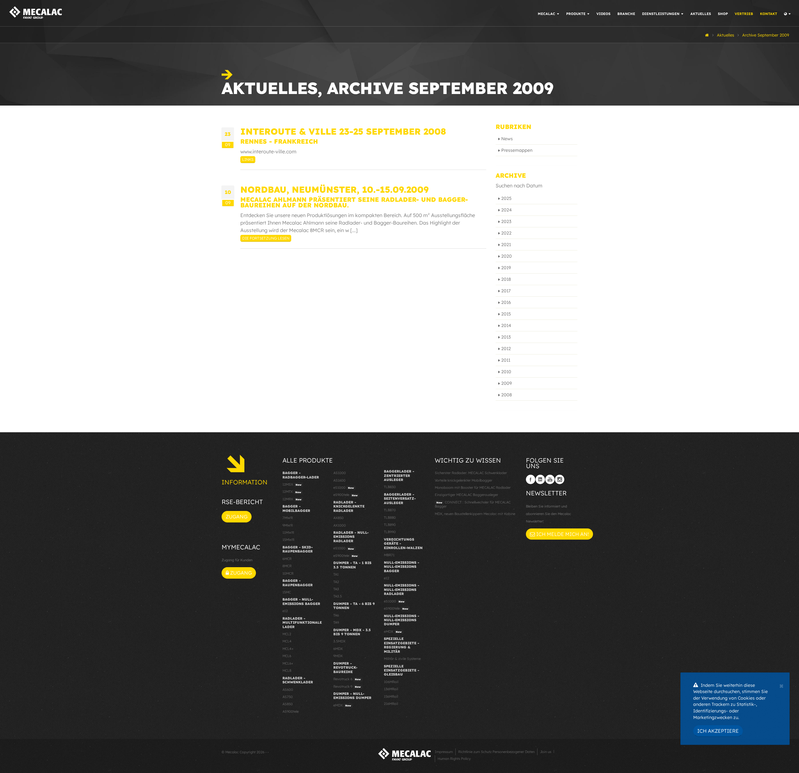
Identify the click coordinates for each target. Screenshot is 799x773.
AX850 (338, 518)
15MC (286, 592)
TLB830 (390, 487)
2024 (506, 210)
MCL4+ (288, 649)
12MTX (291, 491)
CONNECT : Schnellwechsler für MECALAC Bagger (473, 504)
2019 (506, 267)
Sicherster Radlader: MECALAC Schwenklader (471, 473)
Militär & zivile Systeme (402, 659)
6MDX (338, 649)
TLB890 (390, 525)
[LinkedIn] (540, 479)
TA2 (336, 582)
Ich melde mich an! (562, 534)
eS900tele (345, 495)
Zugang (237, 516)
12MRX (291, 499)
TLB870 (390, 510)
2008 (506, 395)
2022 (506, 233)
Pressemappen (516, 150)
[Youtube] (550, 479)
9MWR (287, 525)
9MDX (338, 656)
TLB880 (390, 517)
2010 (506, 371)
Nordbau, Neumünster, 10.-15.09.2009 (334, 189)
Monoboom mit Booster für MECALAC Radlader (473, 487)
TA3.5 (337, 596)
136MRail (391, 689)
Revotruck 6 (347, 679)
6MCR (287, 559)
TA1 (336, 574)
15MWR (288, 540)
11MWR (288, 532)
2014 (506, 325)
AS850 (287, 704)
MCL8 (286, 670)
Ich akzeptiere (718, 731)
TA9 (336, 622)
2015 (506, 314)
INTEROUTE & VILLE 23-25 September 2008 (343, 131)
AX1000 (339, 525)
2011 (505, 360)
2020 (506, 256)
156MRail (391, 696)
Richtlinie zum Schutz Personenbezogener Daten (496, 752)
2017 (506, 291)
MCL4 (287, 641)
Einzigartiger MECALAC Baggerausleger (466, 495)
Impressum (444, 752)
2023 (506, 221)
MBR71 (389, 555)
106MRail (391, 682)
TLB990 (390, 532)
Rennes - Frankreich (279, 141)
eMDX (342, 705)
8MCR (287, 566)
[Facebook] (530, 479)
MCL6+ (287, 663)
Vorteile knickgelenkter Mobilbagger (463, 480)
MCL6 (286, 656)
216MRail (391, 703)
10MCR (287, 573)
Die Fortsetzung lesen (265, 238)
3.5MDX (339, 641)
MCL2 (286, 634)
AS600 (287, 689)
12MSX (291, 484)
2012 (506, 348)
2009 (506, 383)
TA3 (336, 589)
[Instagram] (559, 479)
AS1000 (339, 473)
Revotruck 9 (347, 686)
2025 (506, 198)
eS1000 (343, 487)
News (507, 138)
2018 (506, 279)
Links (247, 159)
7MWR (287, 518)
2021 (506, 244)
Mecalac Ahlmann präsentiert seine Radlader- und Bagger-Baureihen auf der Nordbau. (354, 202)
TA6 (336, 615)
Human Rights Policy (454, 758)
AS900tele (290, 711)
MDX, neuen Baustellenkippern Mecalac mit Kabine (475, 514)
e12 (285, 611)
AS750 (287, 697)
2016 (506, 302)
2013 (506, 337)
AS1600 (339, 480)
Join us (545, 752)
